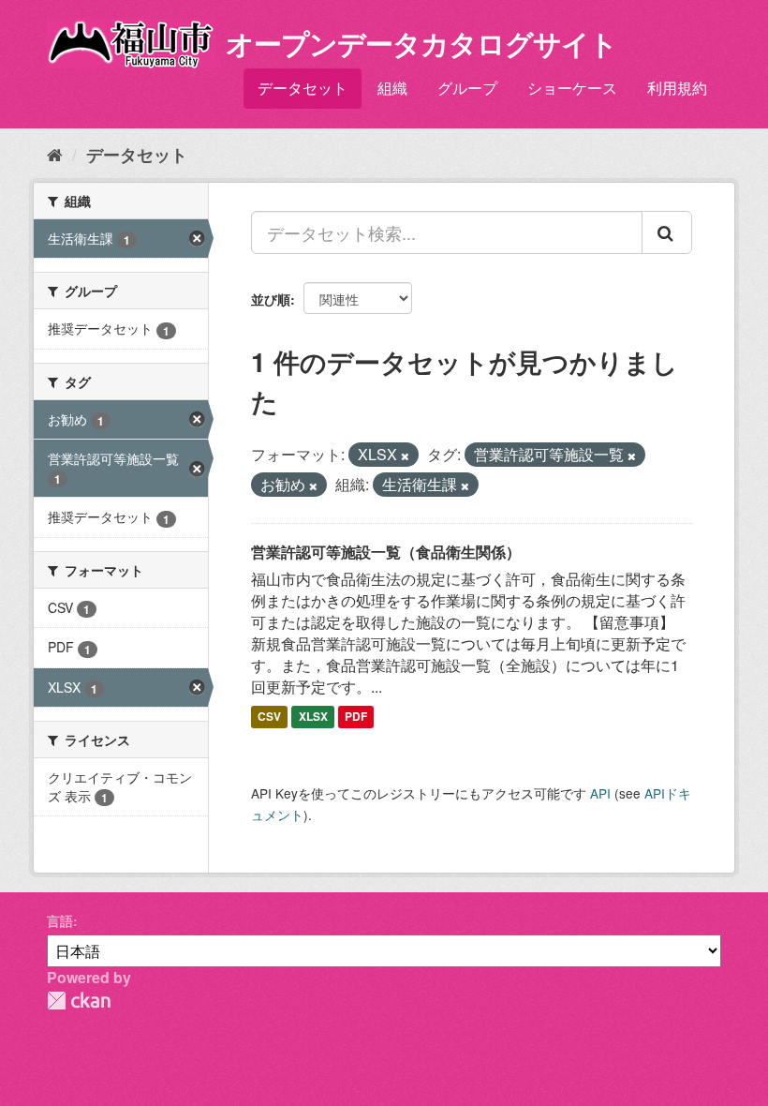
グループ (467, 87)
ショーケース (572, 87)
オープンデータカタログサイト (421, 42)
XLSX (313, 716)
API (600, 793)
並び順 (270, 299)
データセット (302, 87)
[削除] (405, 455)
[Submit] (667, 232)
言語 (60, 920)
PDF (356, 716)
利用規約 (677, 87)
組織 (392, 87)
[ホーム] (55, 154)
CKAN (79, 1000)
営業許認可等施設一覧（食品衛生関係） (386, 551)
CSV (269, 716)
